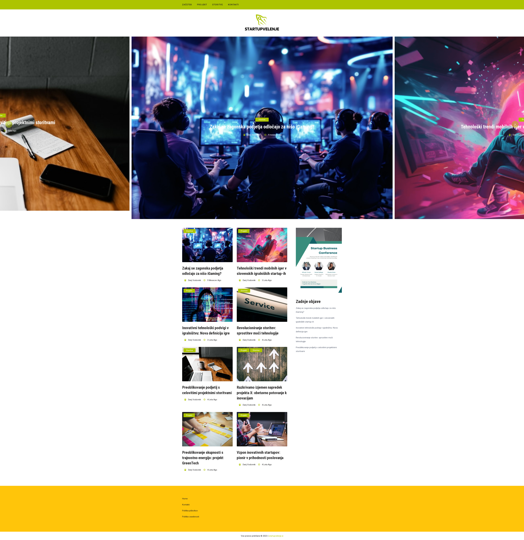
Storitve (217, 4)
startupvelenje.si (276, 536)
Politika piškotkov (190, 510)
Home (185, 498)
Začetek (187, 4)
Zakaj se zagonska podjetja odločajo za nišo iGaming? (262, 127)
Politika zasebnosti (190, 516)
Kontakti (233, 4)
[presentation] (8, 124)
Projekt (202, 4)
